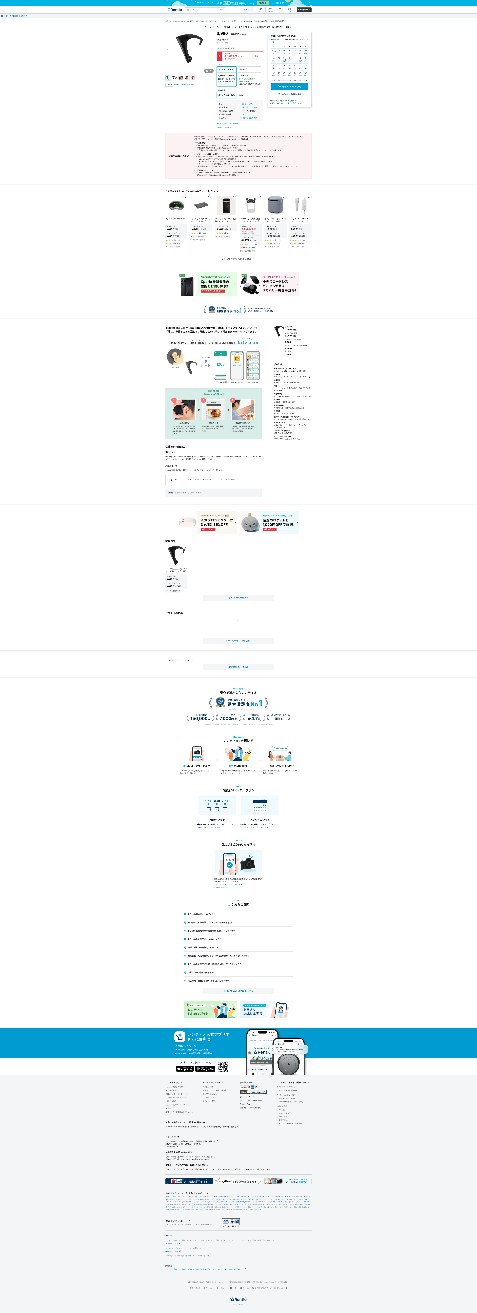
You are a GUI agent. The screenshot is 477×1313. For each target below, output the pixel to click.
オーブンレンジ (234, 1204)
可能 (243, 114)
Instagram (223, 1288)
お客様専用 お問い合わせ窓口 (178, 1152)
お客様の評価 (170, 1101)
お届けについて (172, 1137)
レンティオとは (172, 1082)
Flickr (234, 1288)
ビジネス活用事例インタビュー (290, 1123)
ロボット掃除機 (277, 1202)
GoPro (238, 1196)
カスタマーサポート (212, 1082)
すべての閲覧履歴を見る (238, 598)
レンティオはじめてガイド (175, 1087)
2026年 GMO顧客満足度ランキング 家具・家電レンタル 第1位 (238, 709)
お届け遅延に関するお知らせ (15, 16)
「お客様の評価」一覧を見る (238, 667)
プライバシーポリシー (220, 1282)
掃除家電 (172, 1204)
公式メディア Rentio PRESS (176, 1105)
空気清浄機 (240, 1202)
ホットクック (219, 1204)
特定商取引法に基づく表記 (195, 1282)
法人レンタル (303, 1199)
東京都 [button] (275, 39)
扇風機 (285, 1204)
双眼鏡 (202, 1199)
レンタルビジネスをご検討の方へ (291, 1082)
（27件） (279, 240)
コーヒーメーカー (246, 1204)
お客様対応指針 (283, 1282)
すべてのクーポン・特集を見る (238, 641)
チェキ (223, 1199)
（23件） (304, 240)
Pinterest (245, 1288)
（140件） (205, 233)
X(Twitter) (209, 1288)
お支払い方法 (208, 1087)
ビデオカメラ (282, 1196)
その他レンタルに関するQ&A (227, 123)
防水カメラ (301, 1196)
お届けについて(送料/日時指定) (215, 1090)
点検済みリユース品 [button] (249, 107)
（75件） (254, 244)
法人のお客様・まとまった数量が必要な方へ (185, 1122)
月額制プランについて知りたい (209, 827)
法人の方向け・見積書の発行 (289, 94)
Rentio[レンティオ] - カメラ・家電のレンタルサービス (186, 1193)
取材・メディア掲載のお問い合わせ (179, 1112)
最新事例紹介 (284, 1120)
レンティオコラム (285, 1113)
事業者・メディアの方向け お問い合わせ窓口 (185, 1165)
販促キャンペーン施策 (287, 1098)
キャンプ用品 (235, 1207)
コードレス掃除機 (303, 1202)
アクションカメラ (258, 1196)
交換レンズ (231, 1196)
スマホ (222, 1202)
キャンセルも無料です (289, 101)
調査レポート (284, 1117)
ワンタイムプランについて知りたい (254, 827)
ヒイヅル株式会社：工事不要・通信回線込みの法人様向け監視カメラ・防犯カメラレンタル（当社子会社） (204, 1269)
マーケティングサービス (286, 1095)
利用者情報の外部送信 (236, 1282)
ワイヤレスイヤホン (258, 1199)
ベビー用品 (205, 1207)
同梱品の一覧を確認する (225, 127)
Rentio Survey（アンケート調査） (291, 1102)
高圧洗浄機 (298, 1204)
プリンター (193, 1202)
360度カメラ (245, 1196)
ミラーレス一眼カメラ (219, 1196)
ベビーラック (194, 1207)
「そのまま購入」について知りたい (228, 885)
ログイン (249, 10)
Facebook (196, 1288)
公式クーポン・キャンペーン (176, 1094)
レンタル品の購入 (210, 1098)
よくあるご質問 (209, 1101)
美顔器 (202, 1204)
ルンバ (266, 1202)
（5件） (229, 233)
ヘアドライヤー (193, 1204)
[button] (205, 27)
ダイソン (286, 1202)
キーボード (201, 1202)
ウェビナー (283, 1110)
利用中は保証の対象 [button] (249, 118)
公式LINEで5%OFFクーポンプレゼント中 (271, 1288)
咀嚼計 (233, 479)
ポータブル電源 (245, 1207)
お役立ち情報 (282, 1106)
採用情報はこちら (171, 1243)
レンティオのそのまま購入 (175, 1098)
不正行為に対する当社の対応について (264, 1282)
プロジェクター (231, 1202)
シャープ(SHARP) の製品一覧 (184, 84)
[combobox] (205, 9)
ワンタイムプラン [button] (248, 104)
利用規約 (208, 1282)
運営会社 (168, 1108)
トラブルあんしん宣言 (211, 1094)
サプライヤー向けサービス (287, 1087)
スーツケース (256, 1207)
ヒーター (291, 1204)
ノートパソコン (177, 1202)
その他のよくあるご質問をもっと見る (238, 991)
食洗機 (226, 1204)
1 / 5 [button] (210, 71)
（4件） (179, 240)
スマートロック (270, 1199)
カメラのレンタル (170, 1196)
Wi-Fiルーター (215, 1202)
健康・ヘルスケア (195, 479)
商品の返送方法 (171, 1090)
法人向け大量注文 (304, 10)
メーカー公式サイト (180, 493)
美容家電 (210, 1204)
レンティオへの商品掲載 (288, 1090)
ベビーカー (185, 1207)
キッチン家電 (260, 1204)
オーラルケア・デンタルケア (216, 479)
